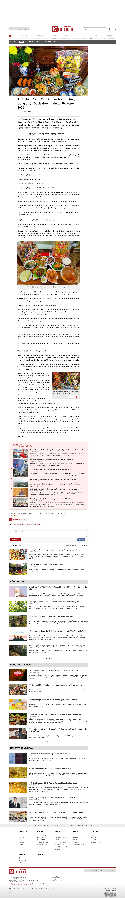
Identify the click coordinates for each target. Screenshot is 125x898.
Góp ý (18, 29)
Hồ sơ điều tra (41, 839)
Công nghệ (58, 849)
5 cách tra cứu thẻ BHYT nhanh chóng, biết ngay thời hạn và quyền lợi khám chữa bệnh (58, 588)
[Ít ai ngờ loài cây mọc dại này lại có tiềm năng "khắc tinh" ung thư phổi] (18, 606)
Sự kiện (21, 839)
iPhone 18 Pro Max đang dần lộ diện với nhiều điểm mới (50, 754)
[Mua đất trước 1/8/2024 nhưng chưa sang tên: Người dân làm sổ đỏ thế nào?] (21, 453)
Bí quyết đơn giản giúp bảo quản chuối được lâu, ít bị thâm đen (53, 700)
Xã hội (66, 36)
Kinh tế (53, 36)
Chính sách (22, 837)
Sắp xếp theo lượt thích (71, 545)
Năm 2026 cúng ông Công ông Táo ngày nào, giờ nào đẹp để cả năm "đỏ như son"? (65, 393)
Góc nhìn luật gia (41, 837)
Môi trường (76, 842)
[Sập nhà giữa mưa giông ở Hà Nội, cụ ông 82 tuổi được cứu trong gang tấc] (18, 650)
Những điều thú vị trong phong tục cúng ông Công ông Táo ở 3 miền (55, 550)
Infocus (109, 36)
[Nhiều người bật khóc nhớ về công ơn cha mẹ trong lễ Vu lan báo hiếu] (18, 689)
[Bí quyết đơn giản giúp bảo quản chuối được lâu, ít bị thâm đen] (18, 704)
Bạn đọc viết (22, 862)
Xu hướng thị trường (60, 844)
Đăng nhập (81, 539)
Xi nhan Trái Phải (23, 860)
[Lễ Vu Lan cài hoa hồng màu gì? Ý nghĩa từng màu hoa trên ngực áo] (18, 675)
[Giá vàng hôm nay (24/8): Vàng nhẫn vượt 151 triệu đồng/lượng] (18, 787)
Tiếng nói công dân (42, 842)
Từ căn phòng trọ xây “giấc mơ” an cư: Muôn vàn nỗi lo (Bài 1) (52, 469)
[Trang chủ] (62, 29)
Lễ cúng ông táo (37, 524)
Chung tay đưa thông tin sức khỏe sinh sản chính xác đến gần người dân (56, 631)
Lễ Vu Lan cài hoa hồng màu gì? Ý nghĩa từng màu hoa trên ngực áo (54, 670)
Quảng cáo (25, 29)
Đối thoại (21, 842)
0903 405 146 (13, 890)
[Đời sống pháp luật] (98, 894)
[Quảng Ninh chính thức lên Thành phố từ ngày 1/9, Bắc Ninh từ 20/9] (21, 492)
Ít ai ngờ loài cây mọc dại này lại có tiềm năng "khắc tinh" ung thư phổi (56, 602)
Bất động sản (58, 835)
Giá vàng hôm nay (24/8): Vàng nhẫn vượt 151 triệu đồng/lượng (53, 783)
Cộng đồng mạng (50, 41)
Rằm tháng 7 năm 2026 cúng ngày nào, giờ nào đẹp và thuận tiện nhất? (56, 714)
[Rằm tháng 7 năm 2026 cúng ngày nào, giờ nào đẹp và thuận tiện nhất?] (18, 719)
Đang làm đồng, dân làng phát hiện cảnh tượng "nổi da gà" (51, 616)
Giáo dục (75, 837)
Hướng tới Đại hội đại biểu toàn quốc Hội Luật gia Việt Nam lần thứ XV (98, 38)
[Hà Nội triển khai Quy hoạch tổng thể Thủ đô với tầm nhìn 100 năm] (21, 482)
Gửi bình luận (16, 539)
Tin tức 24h (103, 870)
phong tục (29, 524)
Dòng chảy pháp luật (43, 835)
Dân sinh (75, 835)
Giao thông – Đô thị (78, 844)
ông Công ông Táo (21, 524)
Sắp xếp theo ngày (84, 545)
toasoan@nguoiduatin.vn (16, 893)
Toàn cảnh (23, 36)
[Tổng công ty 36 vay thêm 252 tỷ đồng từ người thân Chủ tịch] (18, 802)
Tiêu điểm (21, 835)
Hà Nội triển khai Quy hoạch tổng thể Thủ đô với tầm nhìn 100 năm (53, 479)
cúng (15, 524)
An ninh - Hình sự (42, 844)
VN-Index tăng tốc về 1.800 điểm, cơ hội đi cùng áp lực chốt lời (52, 459)
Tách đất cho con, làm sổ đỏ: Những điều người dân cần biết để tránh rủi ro (57, 812)
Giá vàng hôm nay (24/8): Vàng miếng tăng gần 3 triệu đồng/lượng (54, 768)
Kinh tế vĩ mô (58, 839)
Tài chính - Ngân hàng (61, 837)
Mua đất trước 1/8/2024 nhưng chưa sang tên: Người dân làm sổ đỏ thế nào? (56, 450)
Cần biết (39, 41)
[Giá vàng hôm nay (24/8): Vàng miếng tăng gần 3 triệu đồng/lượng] (18, 772)
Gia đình (21, 41)
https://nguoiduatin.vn (14, 876)
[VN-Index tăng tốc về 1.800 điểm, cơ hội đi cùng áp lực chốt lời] (21, 463)
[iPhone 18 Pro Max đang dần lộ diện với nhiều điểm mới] (18, 758)
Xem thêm (48, 658)
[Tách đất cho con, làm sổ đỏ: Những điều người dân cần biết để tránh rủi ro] (18, 816)
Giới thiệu (94, 870)
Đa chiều (95, 36)
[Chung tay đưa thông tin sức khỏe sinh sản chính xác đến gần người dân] (18, 635)
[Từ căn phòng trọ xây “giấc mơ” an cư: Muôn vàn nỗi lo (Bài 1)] (21, 472)
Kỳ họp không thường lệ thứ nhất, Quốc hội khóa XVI (40, 38)
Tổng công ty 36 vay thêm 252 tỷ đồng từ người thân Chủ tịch (52, 798)
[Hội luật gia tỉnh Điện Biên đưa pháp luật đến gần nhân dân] (21, 502)
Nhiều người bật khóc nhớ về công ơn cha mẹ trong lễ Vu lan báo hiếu (55, 685)
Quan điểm (22, 858)
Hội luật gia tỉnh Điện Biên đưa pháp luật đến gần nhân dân (50, 499)
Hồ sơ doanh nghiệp (60, 842)
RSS (87, 870)
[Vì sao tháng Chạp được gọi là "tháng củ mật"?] (18, 569)
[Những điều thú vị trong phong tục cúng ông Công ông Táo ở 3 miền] (18, 554)
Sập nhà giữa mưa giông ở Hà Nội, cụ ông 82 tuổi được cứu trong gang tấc (57, 646)
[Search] (105, 29)
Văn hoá (75, 839)
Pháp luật (39, 36)
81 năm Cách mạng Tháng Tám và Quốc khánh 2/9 (67, 38)
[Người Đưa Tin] (40, 871)
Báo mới (112, 870)
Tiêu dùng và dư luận (61, 846)
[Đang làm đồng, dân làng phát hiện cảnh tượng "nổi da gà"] (18, 620)
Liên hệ (12, 29)
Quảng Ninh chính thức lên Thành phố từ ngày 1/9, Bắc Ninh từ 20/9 (53, 489)
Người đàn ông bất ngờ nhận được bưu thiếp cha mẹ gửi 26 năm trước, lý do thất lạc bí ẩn (58, 730)
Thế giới (21, 844)
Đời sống (80, 36)
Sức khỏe (31, 41)
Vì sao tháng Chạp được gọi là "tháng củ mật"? (46, 564)
